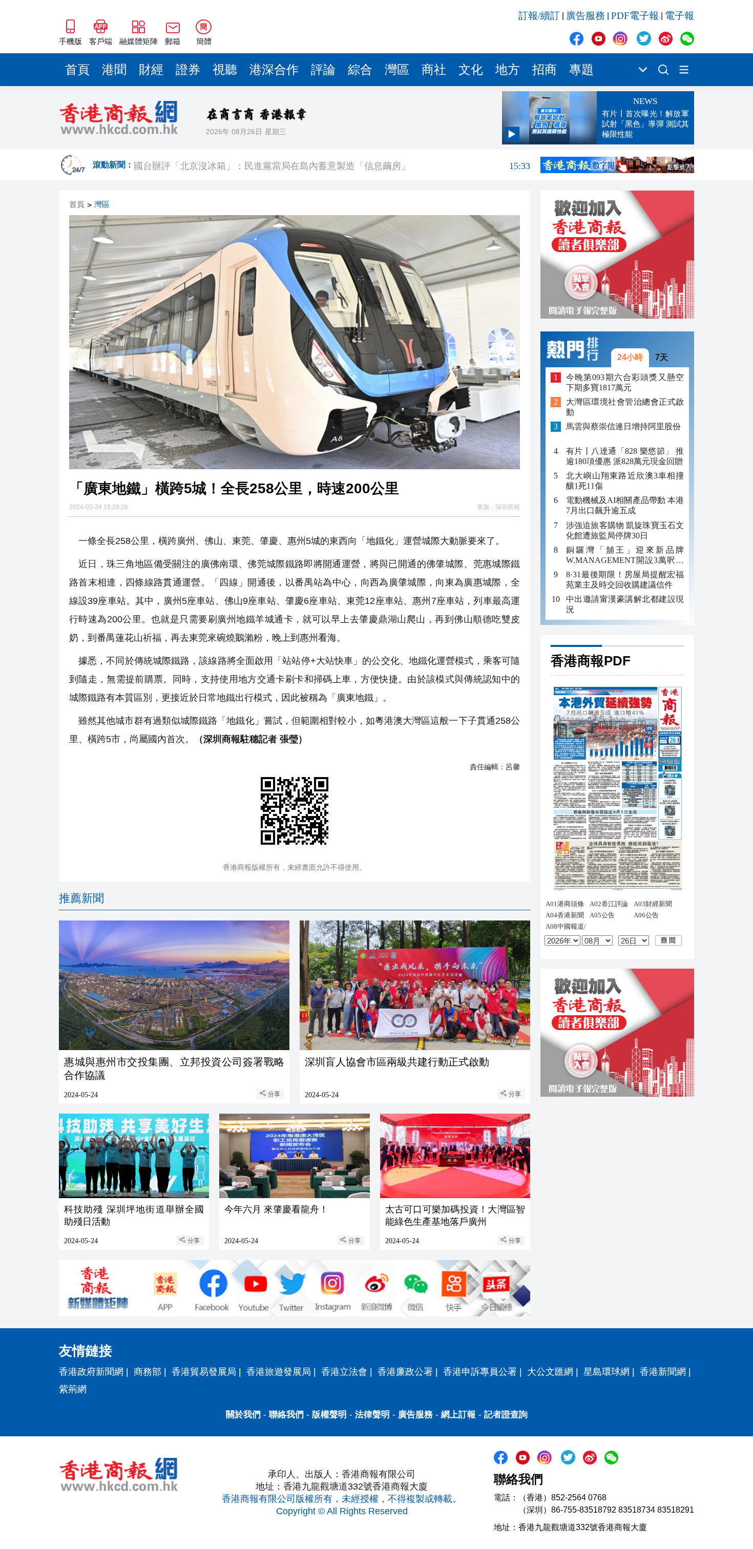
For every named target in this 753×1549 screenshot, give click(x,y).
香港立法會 (344, 1372)
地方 (507, 69)
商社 (434, 69)
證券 (188, 69)
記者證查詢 (506, 1414)
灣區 (397, 69)
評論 (323, 69)
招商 (544, 69)
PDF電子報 (635, 15)
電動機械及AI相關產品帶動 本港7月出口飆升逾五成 (625, 505)
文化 (470, 69)
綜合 (360, 69)
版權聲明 (329, 1414)
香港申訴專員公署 (480, 1372)
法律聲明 (372, 1414)
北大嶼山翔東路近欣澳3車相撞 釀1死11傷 (625, 480)
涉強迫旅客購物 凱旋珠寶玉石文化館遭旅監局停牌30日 (625, 529)
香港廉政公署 (405, 1372)
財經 (151, 69)
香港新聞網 (663, 1372)
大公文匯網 (550, 1372)
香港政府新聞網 (91, 1372)
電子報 (679, 15)
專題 (581, 69)
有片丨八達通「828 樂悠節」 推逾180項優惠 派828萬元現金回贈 (625, 456)
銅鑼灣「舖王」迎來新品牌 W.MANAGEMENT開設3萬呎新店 (625, 555)
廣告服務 (585, 15)
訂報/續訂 (539, 15)
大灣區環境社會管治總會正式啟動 (625, 406)
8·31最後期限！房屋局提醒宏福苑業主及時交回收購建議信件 (625, 579)
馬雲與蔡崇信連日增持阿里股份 (623, 426)
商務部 (147, 1372)
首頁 (77, 69)
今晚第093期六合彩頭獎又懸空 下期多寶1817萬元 (625, 381)
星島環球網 (606, 1372)
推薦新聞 (81, 898)
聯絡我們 (286, 1414)
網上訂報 (458, 1414)
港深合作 (274, 69)
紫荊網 (73, 1389)
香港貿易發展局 (204, 1372)
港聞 (114, 69)
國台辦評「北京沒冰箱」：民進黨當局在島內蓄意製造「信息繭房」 (332, 165)
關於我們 (243, 1414)
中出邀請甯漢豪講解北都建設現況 (625, 603)
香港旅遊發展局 (278, 1372)
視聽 (225, 69)
